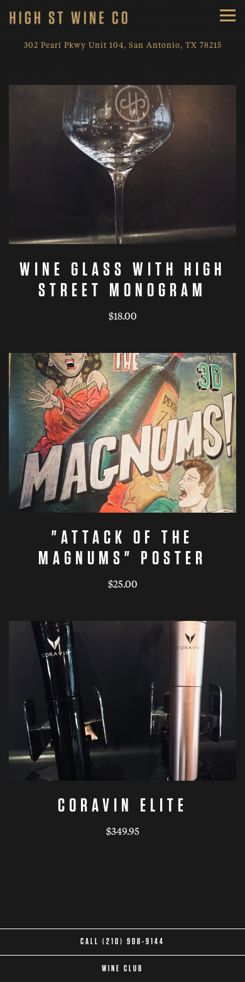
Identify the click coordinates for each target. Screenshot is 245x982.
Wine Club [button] (122, 968)
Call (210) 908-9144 (122, 941)
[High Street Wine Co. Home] (68, 18)
